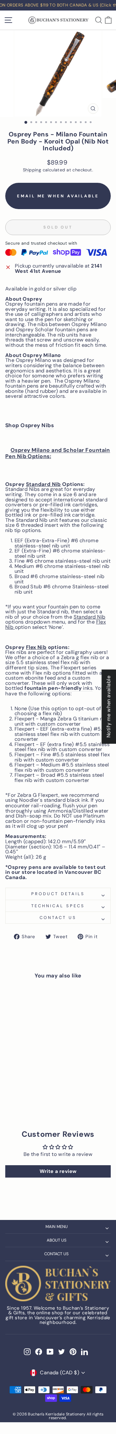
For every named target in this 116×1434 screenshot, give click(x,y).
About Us (57, 1240)
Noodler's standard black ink (53, 800)
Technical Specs (58, 905)
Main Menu (56, 1226)
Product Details (58, 893)
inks (58, 688)
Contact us (58, 917)
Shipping (32, 170)
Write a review (58, 1171)
